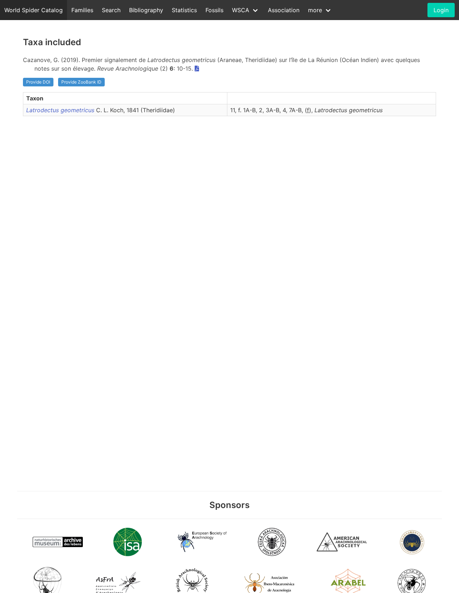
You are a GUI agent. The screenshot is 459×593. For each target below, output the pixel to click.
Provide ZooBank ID (81, 82)
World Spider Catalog (33, 10)
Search (111, 10)
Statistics (184, 10)
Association (283, 10)
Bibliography (146, 10)
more (315, 10)
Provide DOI (38, 82)
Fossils (214, 10)
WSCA (240, 10)
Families (82, 10)
